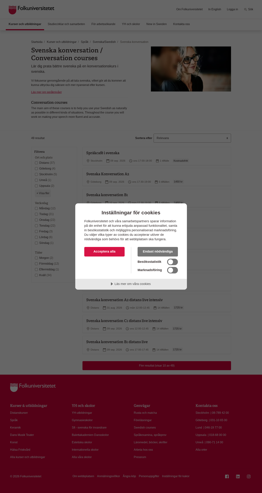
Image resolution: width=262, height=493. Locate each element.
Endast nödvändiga (158, 251)
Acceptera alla (104, 251)
